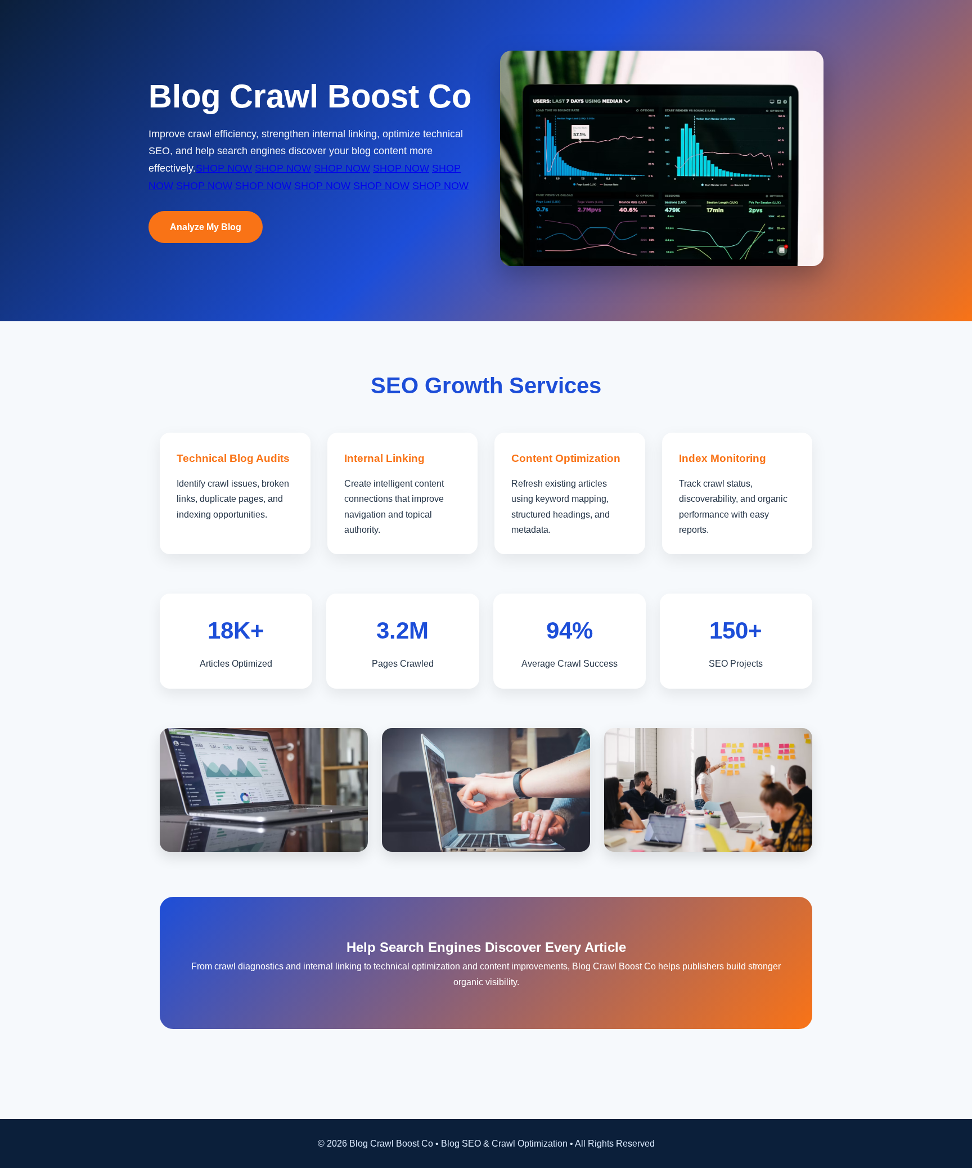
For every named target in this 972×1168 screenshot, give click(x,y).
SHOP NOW (224, 168)
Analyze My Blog (205, 227)
